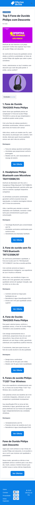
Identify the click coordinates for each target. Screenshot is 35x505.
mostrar (13, 97)
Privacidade (6, 495)
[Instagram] (14, 495)
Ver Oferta (17, 164)
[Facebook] (14, 492)
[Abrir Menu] (31, 3)
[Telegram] (17, 498)
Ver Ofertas (17, 473)
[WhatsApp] (17, 495)
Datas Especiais (6, 500)
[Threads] (14, 498)
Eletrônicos (6, 12)
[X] (17, 492)
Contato (5, 492)
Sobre (5, 489)
